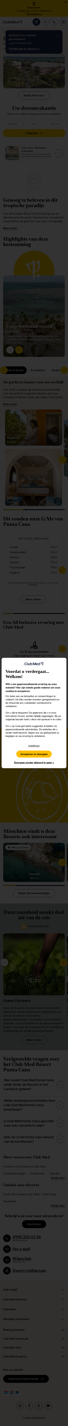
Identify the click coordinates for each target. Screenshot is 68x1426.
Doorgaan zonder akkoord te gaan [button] (34, 762)
